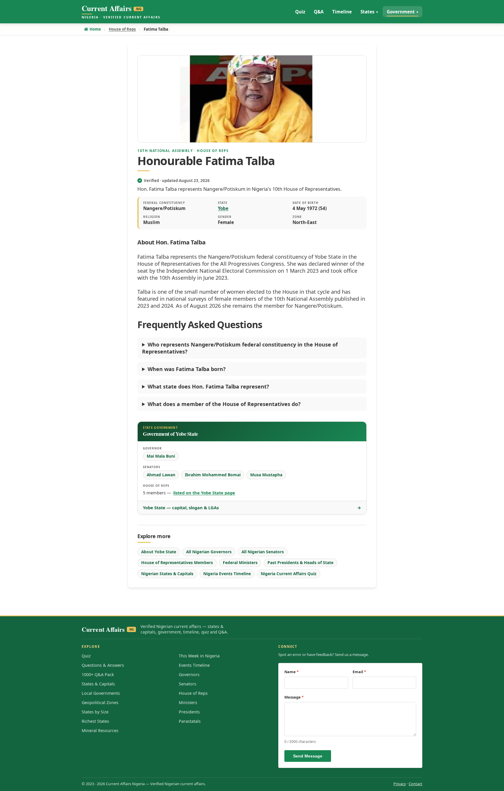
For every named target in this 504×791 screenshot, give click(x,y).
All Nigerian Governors (209, 551)
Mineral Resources (100, 730)
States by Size (95, 712)
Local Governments (101, 693)
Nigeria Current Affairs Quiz (288, 573)
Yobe (223, 208)
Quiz (86, 656)
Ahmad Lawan (161, 474)
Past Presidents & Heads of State (300, 562)
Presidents (189, 712)
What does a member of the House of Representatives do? (224, 403)
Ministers (188, 702)
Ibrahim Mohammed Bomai (213, 474)
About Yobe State (158, 551)
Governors (189, 674)
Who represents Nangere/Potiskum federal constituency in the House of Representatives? (240, 348)
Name (291, 671)
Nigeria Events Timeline (227, 573)
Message (294, 697)
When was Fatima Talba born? (187, 368)
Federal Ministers (240, 562)
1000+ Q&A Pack (98, 674)
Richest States (95, 721)
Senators (187, 684)
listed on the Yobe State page (204, 493)
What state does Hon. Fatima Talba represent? (208, 386)
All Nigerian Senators (263, 551)
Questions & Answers (103, 665)
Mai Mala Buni (161, 456)
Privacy (399, 783)
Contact (415, 783)
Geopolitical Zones (100, 702)
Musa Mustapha (266, 474)
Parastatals (190, 721)
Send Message (307, 756)
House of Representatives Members (177, 562)
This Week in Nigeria (199, 656)
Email (359, 671)
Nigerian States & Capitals (167, 573)
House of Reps (193, 693)
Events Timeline (194, 665)
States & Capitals (98, 684)
